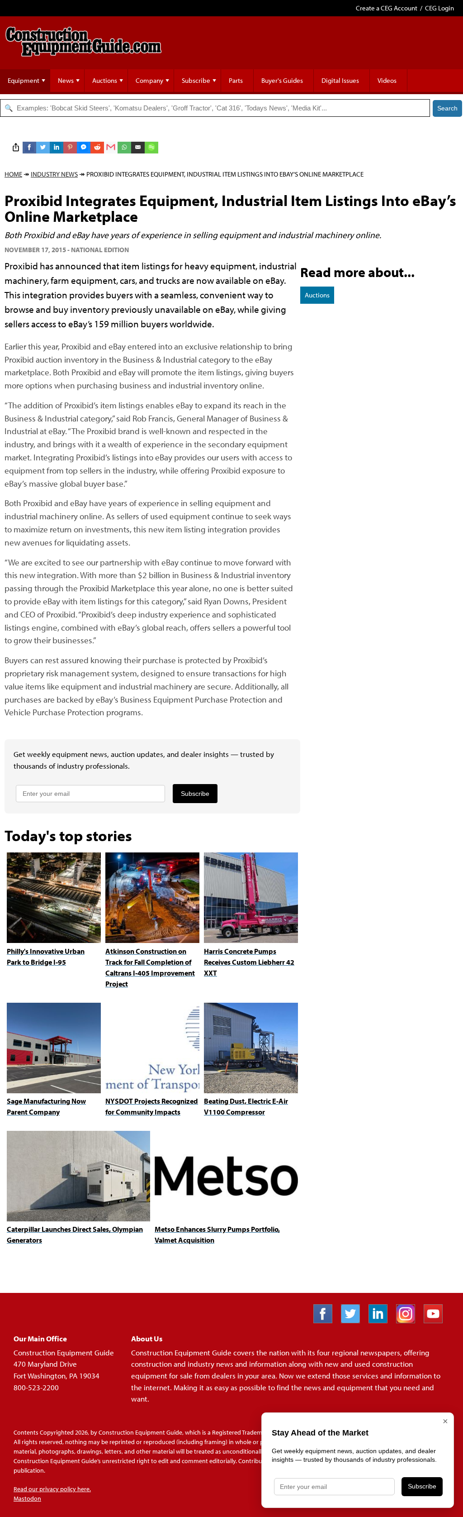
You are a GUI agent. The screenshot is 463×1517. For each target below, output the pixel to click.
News (66, 80)
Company (149, 80)
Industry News (54, 174)
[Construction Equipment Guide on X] (354, 1320)
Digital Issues (340, 80)
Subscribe (196, 80)
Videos (387, 80)
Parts (236, 80)
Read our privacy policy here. (52, 1489)
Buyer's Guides (282, 80)
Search (447, 108)
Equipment (23, 80)
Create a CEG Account (386, 8)
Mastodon (27, 1498)
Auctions (104, 80)
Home (13, 174)
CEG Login (439, 8)
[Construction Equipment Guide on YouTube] (436, 1320)
